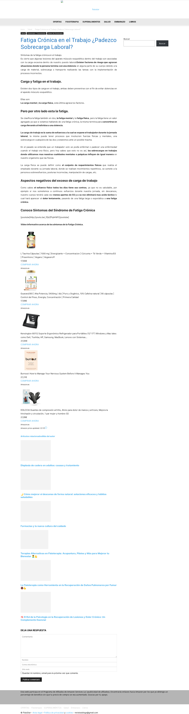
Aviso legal (37, 712)
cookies (69, 712)
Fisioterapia (72, 21)
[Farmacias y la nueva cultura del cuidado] (36, 521)
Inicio (23, 29)
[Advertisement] (146, 70)
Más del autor (48, 436)
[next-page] (21, 625)
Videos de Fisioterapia (55, 33)
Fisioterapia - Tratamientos (36, 33)
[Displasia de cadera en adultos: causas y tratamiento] (36, 460)
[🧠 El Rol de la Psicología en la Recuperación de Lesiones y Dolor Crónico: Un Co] (36, 612)
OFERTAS (57, 21)
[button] (165, 22)
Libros (132, 21)
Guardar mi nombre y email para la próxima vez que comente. (50, 673)
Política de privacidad (54, 712)
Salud (107, 21)
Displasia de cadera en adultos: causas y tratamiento (50, 465)
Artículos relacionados (31, 436)
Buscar (127, 39)
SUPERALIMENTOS (91, 21)
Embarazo (119, 21)
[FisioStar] (94, 9)
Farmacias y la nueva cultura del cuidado (43, 526)
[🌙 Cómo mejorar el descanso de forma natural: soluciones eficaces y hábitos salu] (36, 489)
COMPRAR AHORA (30, 264)
